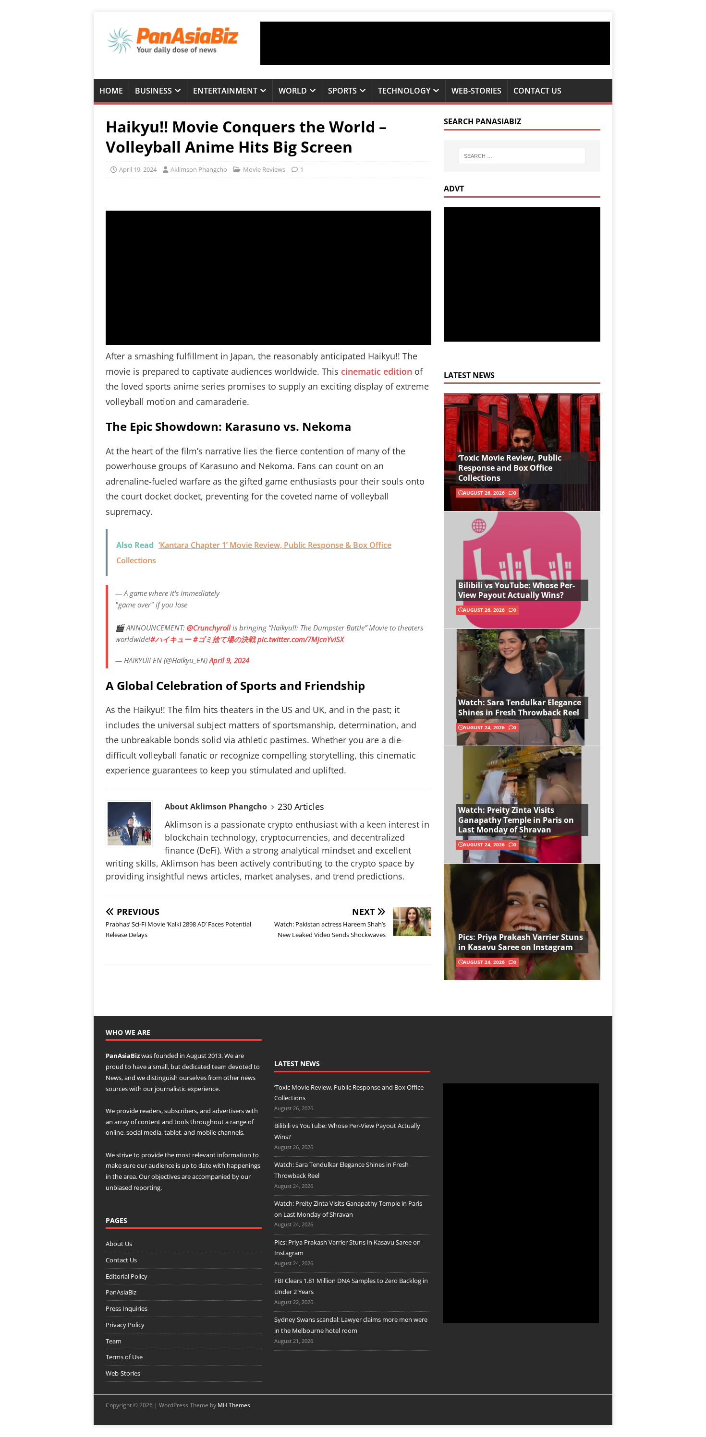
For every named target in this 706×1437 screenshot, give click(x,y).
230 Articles (301, 806)
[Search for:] (522, 156)
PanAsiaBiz (123, 1055)
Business (153, 90)
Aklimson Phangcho (198, 169)
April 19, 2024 (138, 169)
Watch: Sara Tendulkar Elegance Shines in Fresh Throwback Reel (519, 707)
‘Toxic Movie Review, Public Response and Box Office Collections (509, 467)
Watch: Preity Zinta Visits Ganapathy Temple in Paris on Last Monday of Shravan (516, 820)
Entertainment (225, 90)
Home (111, 90)
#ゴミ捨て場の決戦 (224, 639)
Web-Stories (476, 90)
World (293, 90)
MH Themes (234, 1405)
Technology (404, 90)
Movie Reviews (264, 169)
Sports (342, 90)
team (219, 1066)
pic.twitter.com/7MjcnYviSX (300, 639)
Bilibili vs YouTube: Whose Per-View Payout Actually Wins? (516, 590)
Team (114, 1341)
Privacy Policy (125, 1324)
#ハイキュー (170, 639)
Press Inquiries (126, 1308)
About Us (119, 1243)
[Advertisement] (435, 43)
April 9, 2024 (229, 660)
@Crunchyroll (209, 627)
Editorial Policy (126, 1276)
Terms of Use (124, 1357)
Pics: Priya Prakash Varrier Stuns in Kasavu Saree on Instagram (520, 942)
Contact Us (537, 90)
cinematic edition (376, 371)
